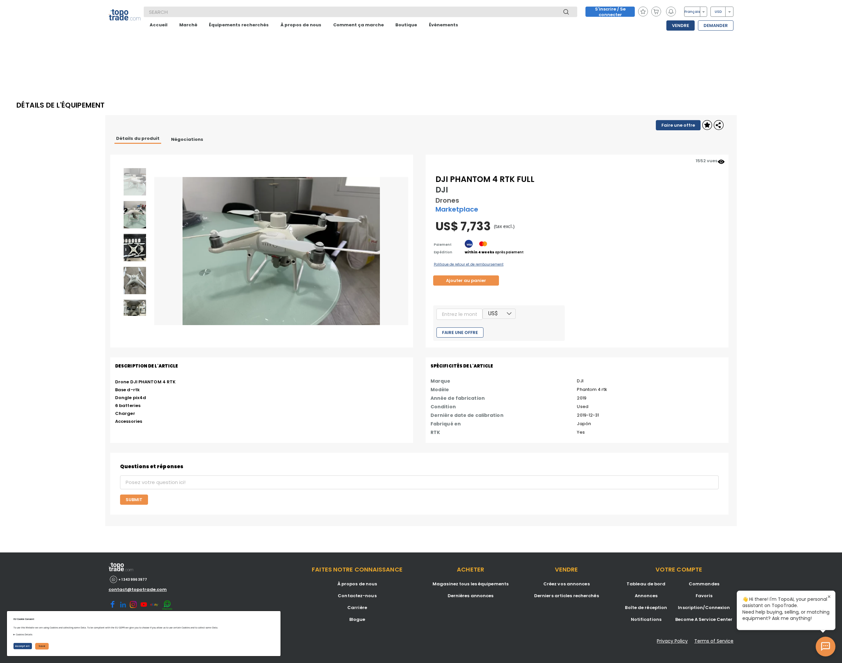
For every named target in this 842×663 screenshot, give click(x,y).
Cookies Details (24, 634)
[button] (509, 314)
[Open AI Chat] (825, 646)
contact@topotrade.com (138, 589)
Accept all (22, 646)
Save (41, 646)
